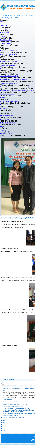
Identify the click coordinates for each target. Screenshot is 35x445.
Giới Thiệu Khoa (4, 32)
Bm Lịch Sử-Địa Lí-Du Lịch (7, 105)
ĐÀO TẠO (24, 15)
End (4, 440)
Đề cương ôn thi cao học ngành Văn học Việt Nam (13, 79)
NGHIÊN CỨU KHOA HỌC (7, 94)
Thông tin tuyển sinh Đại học (7, 65)
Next (4, 438)
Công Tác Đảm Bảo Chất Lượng (8, 54)
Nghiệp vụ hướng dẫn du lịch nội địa (9, 68)
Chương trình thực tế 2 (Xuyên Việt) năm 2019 (15, 413)
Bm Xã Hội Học (4, 112)
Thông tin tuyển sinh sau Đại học (9, 83)
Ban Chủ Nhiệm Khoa (6, 40)
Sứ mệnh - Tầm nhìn (5, 43)
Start (4, 429)
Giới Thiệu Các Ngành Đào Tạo (8, 50)
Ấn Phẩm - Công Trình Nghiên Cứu (9, 101)
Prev (4, 431)
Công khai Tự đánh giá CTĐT (9, 18)
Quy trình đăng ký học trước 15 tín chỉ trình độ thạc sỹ (14, 86)
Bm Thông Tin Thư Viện (6, 115)
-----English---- (3, 130)
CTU (2, 15)
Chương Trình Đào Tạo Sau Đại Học (9, 76)
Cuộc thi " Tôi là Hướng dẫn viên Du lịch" (13, 427)
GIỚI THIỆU (17, 15)
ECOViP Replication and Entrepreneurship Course (16, 411)
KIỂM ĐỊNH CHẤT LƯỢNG (7, 123)
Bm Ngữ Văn (3, 108)
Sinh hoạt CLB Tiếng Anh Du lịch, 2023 (13, 415)
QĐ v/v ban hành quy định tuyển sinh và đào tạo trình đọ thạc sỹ (17, 90)
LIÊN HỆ (2, 126)
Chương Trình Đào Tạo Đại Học (8, 61)
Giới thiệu (2, 97)
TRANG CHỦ (8, 15)
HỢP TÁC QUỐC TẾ (5, 119)
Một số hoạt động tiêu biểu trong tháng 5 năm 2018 (17, 227)
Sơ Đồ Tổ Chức (4, 36)
